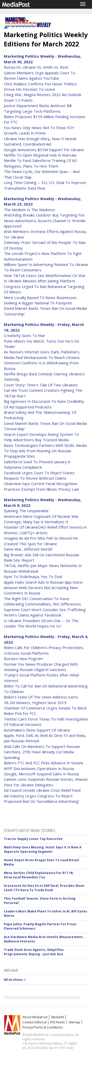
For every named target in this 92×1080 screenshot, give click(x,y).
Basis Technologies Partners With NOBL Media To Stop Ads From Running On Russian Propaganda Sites (45, 451)
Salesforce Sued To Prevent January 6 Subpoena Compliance (37, 464)
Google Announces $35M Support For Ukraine (44, 149)
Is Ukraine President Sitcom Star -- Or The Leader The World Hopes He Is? (41, 623)
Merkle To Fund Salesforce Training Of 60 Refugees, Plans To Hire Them (40, 163)
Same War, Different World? (28, 549)
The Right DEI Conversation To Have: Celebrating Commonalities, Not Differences (42, 601)
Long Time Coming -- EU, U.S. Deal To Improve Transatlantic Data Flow (45, 185)
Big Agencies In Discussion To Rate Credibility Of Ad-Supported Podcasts (44, 404)
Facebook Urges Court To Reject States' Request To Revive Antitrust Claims (39, 475)
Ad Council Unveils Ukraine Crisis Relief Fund (42, 790)
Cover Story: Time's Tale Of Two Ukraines (41, 384)
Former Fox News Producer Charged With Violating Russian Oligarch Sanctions (41, 667)
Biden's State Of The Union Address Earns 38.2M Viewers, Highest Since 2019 (41, 699)
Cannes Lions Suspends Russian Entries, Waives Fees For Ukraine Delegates (46, 782)
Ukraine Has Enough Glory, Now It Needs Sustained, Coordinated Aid (40, 141)
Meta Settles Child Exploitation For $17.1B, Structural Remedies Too (39, 875)
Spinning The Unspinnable (26, 510)
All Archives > (15, 980)
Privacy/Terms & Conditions (42, 1027)
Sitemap (74, 1022)
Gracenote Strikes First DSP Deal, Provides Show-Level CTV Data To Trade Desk (44, 887)
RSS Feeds (57, 1022)
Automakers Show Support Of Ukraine (37, 730)
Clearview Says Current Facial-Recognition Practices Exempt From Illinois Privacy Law (41, 486)
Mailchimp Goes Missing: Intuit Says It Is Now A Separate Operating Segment (42, 849)
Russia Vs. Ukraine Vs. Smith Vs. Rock (36, 67)
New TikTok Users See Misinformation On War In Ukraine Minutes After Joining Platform (45, 278)
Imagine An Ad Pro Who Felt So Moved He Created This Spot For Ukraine (41, 541)
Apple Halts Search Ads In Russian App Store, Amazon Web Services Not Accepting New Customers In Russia (43, 588)
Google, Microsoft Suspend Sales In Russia (41, 773)
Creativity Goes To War (24, 335)
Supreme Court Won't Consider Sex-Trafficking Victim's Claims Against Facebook (45, 612)
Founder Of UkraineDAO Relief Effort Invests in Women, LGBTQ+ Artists (45, 529)
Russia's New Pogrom (23, 658)
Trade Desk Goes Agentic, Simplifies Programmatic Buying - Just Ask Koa (34, 952)
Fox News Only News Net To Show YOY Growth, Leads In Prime (39, 130)
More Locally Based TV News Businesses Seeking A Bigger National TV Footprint (40, 300)
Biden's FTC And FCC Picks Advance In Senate (43, 762)
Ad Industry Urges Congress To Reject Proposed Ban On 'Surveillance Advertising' (41, 798)
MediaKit (57, 1017)
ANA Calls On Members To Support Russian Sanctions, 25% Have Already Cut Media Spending (42, 752)
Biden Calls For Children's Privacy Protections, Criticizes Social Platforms (44, 650)
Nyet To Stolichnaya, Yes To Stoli (33, 576)
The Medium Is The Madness (29, 209)
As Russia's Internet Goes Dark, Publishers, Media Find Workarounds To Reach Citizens (42, 354)
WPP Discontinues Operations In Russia (39, 768)
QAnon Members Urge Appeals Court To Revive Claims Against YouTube (39, 75)
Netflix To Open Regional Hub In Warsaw (40, 155)
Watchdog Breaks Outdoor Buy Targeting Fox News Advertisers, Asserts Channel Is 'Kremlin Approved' (45, 220)
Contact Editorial (34, 1022)
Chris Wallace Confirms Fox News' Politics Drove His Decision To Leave (40, 86)
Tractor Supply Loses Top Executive (33, 839)
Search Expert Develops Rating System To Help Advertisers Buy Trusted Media (41, 437)
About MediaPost (35, 1017)
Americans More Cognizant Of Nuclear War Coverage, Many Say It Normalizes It (41, 519)
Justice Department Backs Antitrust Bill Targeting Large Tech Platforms (38, 108)
